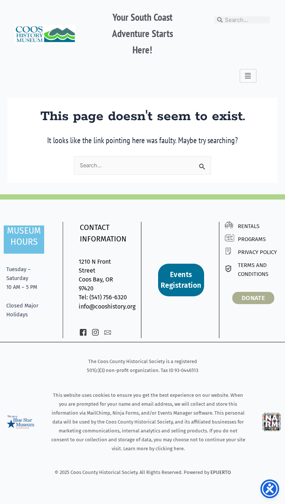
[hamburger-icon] (248, 76)
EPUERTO (220, 472)
